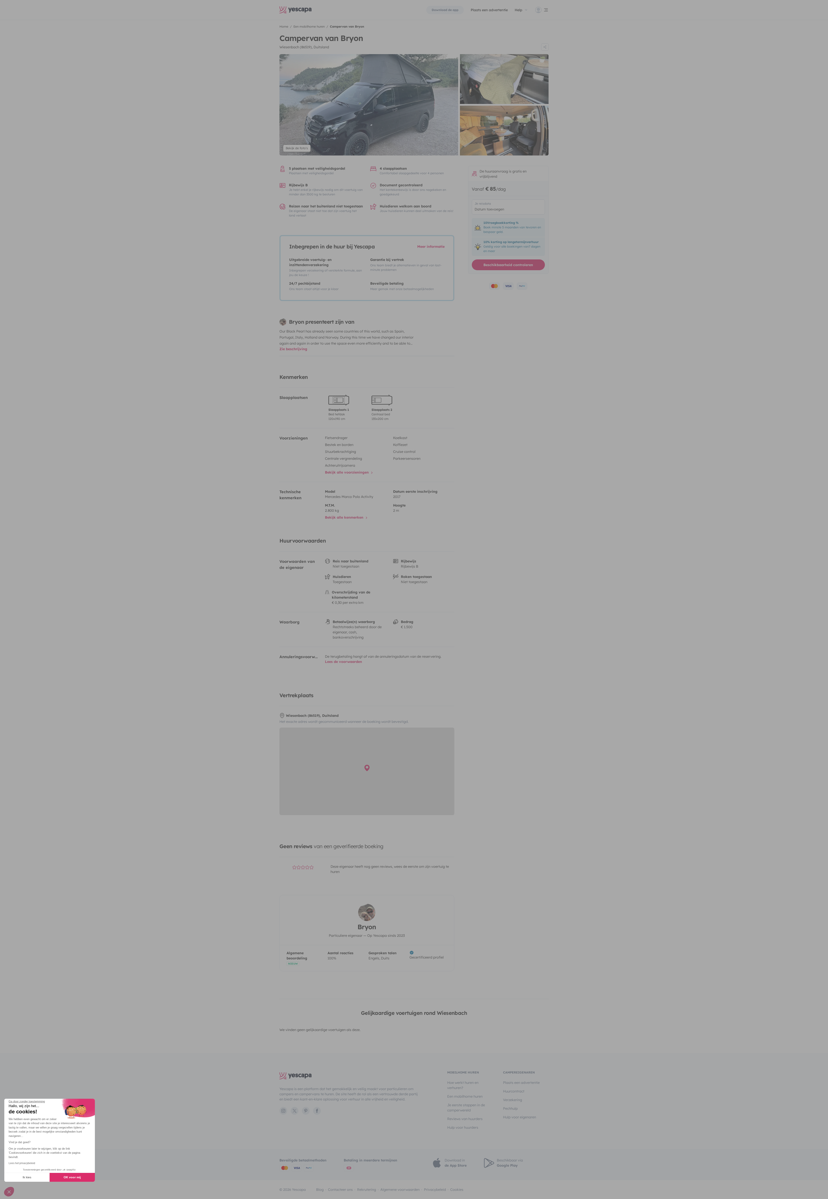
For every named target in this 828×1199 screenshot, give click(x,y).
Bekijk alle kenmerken (344, 517)
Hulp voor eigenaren (519, 1117)
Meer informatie (431, 246)
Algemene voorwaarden (400, 1189)
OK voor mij (72, 1177)
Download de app (445, 10)
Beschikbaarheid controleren (508, 265)
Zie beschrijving (293, 349)
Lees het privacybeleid (22, 1163)
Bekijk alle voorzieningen (347, 472)
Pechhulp (510, 1108)
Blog (320, 1189)
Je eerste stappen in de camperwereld (466, 1107)
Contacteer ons (340, 1189)
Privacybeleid (435, 1189)
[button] (9, 1191)
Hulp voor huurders (462, 1127)
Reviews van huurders (465, 1119)
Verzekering (512, 1100)
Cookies (456, 1189)
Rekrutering (366, 1189)
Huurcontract (513, 1091)
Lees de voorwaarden (343, 661)
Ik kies (27, 1177)
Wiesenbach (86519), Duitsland (304, 47)
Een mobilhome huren (465, 1096)
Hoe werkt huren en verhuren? (462, 1085)
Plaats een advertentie (521, 1082)
